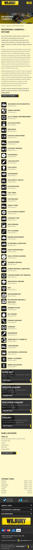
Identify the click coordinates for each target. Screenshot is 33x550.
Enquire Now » (8, 395)
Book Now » (7, 380)
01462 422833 (5, 92)
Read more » (20, 546)
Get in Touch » (8, 426)
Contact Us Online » (9, 96)
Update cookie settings (7, 537)
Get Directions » (7, 453)
